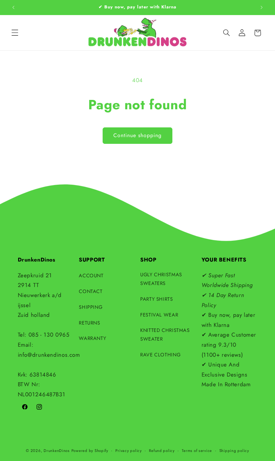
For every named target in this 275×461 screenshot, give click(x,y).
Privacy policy (128, 450)
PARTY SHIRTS (156, 299)
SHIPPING (90, 307)
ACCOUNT (91, 275)
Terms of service (197, 450)
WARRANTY (92, 338)
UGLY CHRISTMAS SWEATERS (161, 279)
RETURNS (89, 323)
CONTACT (90, 291)
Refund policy (162, 450)
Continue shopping (137, 135)
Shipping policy (234, 450)
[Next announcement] (261, 7)
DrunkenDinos (57, 450)
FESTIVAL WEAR (159, 315)
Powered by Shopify (89, 450)
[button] (14, 33)
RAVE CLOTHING (160, 354)
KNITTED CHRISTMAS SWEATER (165, 335)
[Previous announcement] (13, 7)
